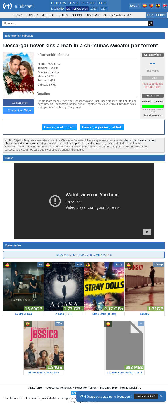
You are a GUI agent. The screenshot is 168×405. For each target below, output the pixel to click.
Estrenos (88, 3)
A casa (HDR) (63, 314)
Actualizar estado (152, 115)
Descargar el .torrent (59, 127)
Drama (17, 15)
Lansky (144, 314)
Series (73, 3)
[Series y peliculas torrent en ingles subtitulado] (151, 7)
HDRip (102, 3)
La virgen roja (23, 314)
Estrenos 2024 (77, 8)
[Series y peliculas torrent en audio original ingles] (165, 7)
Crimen (63, 15)
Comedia (32, 15)
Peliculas (58, 3)
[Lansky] (145, 310)
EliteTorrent (37, 387)
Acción (77, 15)
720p (104, 8)
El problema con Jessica (43, 372)
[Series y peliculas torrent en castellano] (145, 7)
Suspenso (92, 15)
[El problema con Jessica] (44, 369)
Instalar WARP (145, 396)
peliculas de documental (89, 143)
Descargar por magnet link (102, 127)
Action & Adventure (118, 15)
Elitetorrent (12, 35)
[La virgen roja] (24, 310)
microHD (57, 8)
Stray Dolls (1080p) (104, 314)
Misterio (48, 15)
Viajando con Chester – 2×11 (124, 372)
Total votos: (152, 70)
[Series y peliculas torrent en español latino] (158, 7)
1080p (94, 8)
